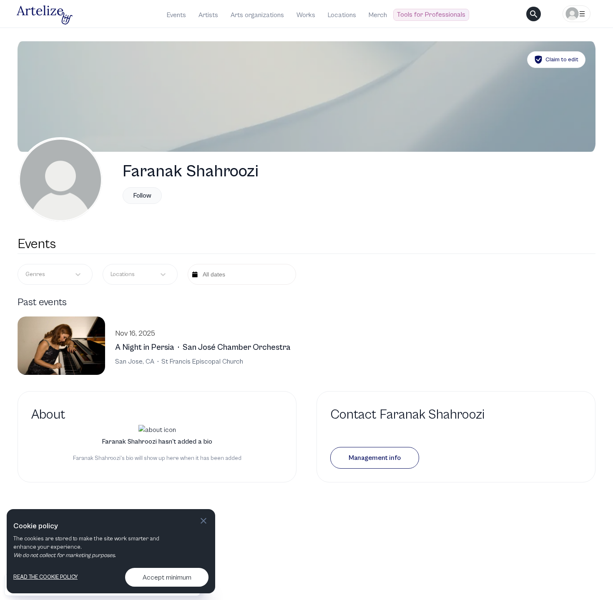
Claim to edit (561, 59)
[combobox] (111, 274)
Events (176, 15)
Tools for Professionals (431, 14)
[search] (533, 14)
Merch (378, 15)
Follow (142, 195)
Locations (342, 15)
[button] (374, 458)
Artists (208, 15)
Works (305, 15)
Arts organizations (257, 15)
